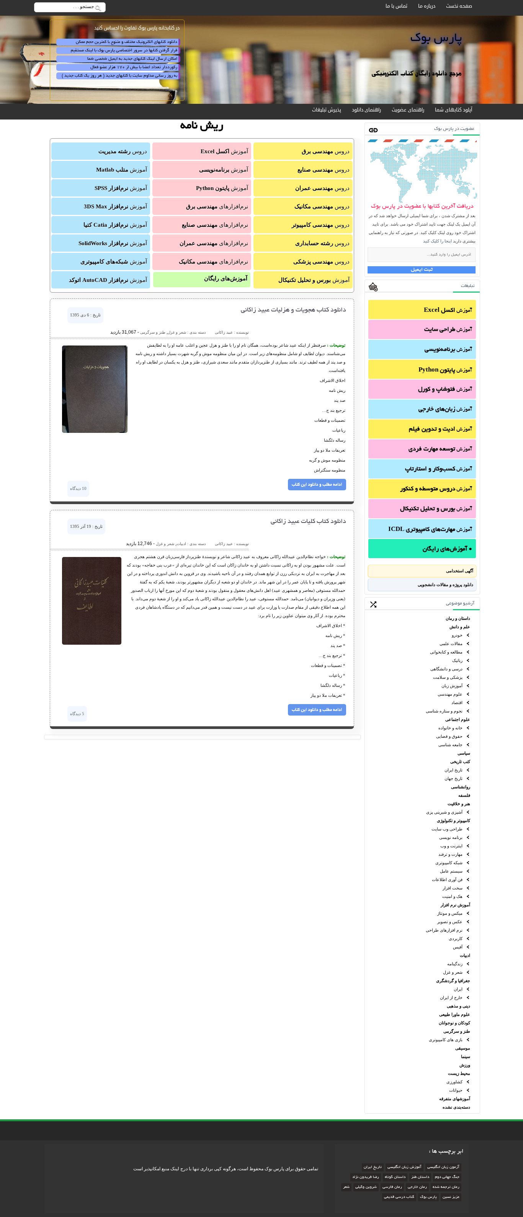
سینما (465, 1056)
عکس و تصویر (450, 921)
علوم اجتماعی (457, 719)
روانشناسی (460, 787)
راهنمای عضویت (408, 109)
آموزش (448, 311)
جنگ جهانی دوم (447, 1177)
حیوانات (456, 1090)
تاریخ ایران (454, 770)
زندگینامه (455, 963)
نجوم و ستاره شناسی (444, 711)
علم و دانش (459, 626)
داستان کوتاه (395, 1177)
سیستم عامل (451, 871)
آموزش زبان (452, 685)
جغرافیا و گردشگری (453, 980)
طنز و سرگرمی (456, 1031)
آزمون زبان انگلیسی (443, 1167)
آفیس (458, 947)
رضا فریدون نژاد (365, 1177)
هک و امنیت (452, 896)
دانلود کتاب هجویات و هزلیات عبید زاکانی (293, 310)
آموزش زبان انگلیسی (404, 1167)
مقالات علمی (451, 643)
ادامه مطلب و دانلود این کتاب (317, 484)
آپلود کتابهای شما (453, 109)
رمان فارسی (392, 1187)
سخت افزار (453, 888)
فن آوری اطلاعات (447, 879)
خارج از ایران (451, 997)
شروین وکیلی (366, 1187)
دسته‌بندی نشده (456, 1107)
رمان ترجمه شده (446, 1187)
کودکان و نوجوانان (454, 1022)
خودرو (457, 635)
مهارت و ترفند (450, 854)
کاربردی (456, 938)
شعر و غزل (453, 972)
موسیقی (462, 1048)
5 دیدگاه (77, 713)
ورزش (464, 1065)
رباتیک (457, 660)
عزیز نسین (451, 1197)
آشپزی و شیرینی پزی (444, 812)
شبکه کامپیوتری (449, 862)
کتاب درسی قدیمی (399, 1197)
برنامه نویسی (451, 837)
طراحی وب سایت (447, 829)
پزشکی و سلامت (448, 677)
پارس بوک (428, 1197)
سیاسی (464, 753)
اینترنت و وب (451, 846)
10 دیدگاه (78, 488)
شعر (346, 1187)
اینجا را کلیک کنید (437, 241)
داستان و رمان (458, 618)
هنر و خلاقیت (459, 803)
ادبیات (465, 955)
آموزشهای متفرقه (454, 1098)
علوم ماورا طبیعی (454, 1014)
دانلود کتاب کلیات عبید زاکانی (308, 521)
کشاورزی (454, 1081)
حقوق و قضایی (449, 736)
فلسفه (464, 795)
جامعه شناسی (450, 744)
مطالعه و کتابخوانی (446, 652)
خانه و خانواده (450, 728)
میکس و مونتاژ (450, 913)
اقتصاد (457, 702)
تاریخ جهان (454, 778)
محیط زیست (459, 1073)
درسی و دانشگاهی (446, 669)
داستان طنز (420, 1177)
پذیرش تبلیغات (326, 109)
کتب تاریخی (460, 761)
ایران (458, 989)
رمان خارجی (417, 1187)
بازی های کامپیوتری (446, 1039)
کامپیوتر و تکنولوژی (453, 820)
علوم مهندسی (450, 694)
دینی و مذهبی (458, 1006)
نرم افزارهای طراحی (444, 930)
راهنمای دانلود (366, 109)
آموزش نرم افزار (455, 905)
